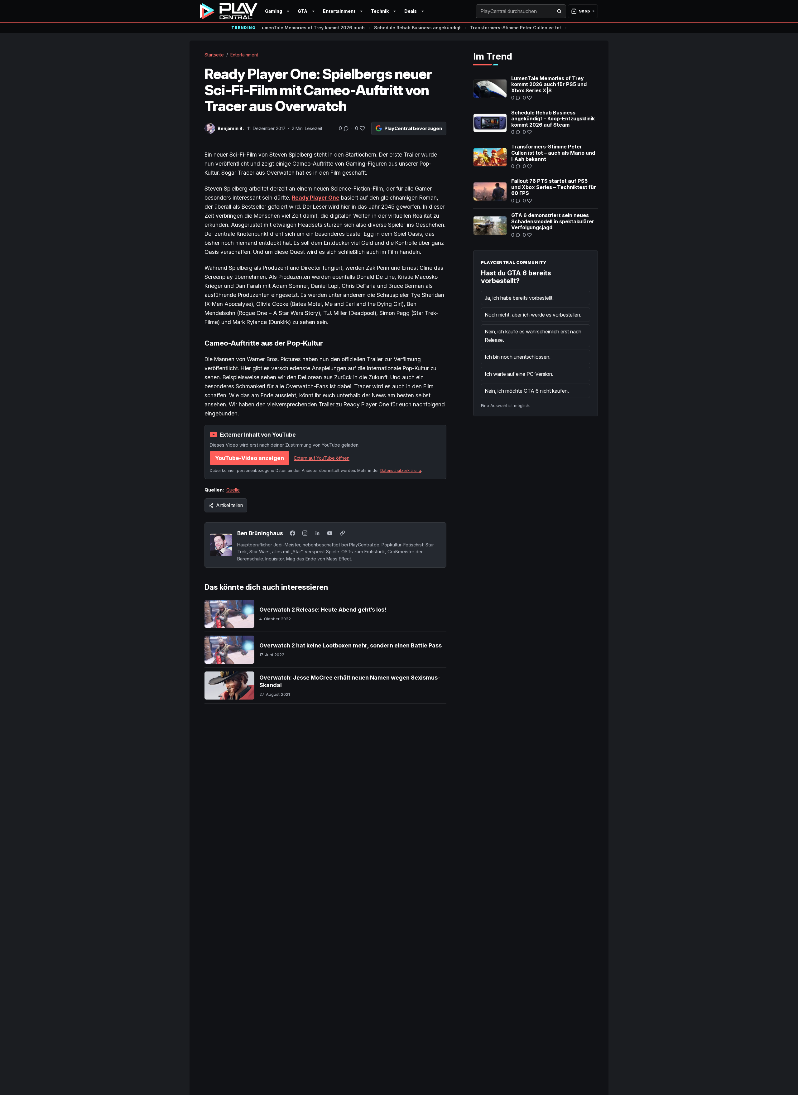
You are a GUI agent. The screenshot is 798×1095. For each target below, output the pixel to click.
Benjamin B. (231, 128)
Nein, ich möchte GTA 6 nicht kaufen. (527, 391)
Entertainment (339, 11)
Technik (380, 11)
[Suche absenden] (559, 11)
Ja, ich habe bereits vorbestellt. (519, 298)
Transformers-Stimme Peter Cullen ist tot (515, 27)
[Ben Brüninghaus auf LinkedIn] (317, 533)
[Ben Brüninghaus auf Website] (342, 533)
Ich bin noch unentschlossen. (517, 357)
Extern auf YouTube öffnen (321, 458)
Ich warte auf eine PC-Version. (519, 374)
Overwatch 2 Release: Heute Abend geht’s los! (322, 609)
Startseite (214, 54)
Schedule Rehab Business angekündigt (417, 27)
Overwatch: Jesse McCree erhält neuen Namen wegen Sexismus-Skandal (349, 681)
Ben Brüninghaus (260, 533)
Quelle (233, 490)
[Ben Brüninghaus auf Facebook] (292, 533)
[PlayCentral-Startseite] (228, 11)
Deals (410, 11)
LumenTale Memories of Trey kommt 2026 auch (312, 27)
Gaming (273, 11)
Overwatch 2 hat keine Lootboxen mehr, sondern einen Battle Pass (350, 645)
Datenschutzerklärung (400, 470)
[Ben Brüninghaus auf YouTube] (329, 533)
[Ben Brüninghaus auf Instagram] (304, 533)
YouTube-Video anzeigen (249, 458)
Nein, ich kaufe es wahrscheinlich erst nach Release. (533, 335)
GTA (302, 11)
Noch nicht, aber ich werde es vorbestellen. (533, 315)
